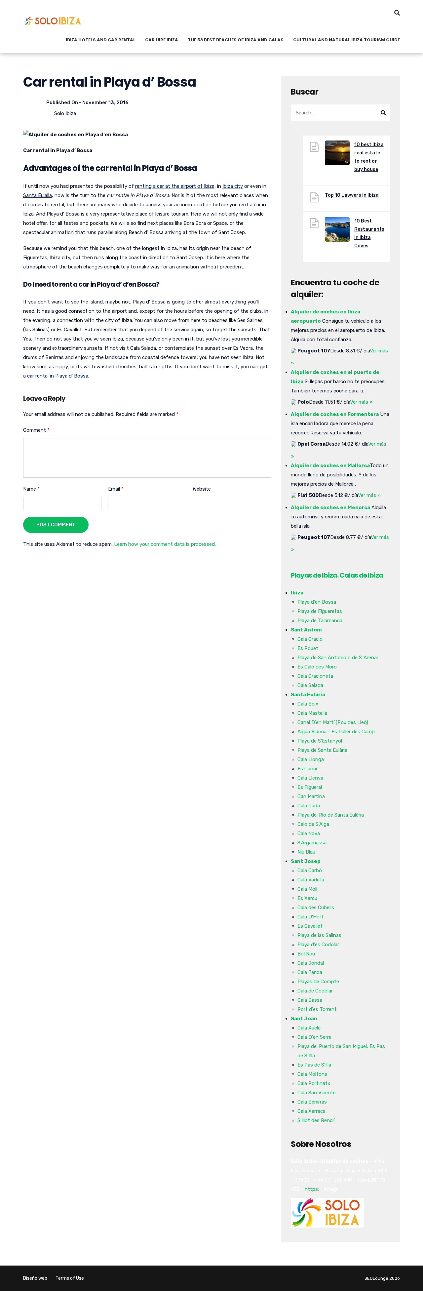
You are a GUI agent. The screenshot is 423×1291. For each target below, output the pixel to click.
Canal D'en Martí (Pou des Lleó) (332, 722)
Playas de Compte (318, 982)
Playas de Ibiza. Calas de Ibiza (337, 575)
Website (202, 489)
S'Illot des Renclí (315, 1120)
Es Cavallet (310, 926)
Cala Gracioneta (315, 676)
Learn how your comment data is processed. (165, 544)
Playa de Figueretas (319, 611)
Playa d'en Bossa (316, 602)
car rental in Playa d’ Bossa (57, 376)
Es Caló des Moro (317, 667)
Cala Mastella (312, 713)
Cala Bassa (309, 1000)
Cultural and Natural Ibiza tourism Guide (346, 40)
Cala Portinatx (313, 1083)
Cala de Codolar (315, 991)
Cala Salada (310, 685)
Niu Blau (306, 852)
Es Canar (307, 769)
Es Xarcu (307, 898)
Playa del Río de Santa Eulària (330, 815)
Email (116, 489)
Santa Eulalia (37, 195)
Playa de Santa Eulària (322, 750)
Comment (36, 430)
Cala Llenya (310, 778)
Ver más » (361, 402)
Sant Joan (304, 1019)
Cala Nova (308, 833)
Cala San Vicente (316, 1093)
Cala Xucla (309, 1028)
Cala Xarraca (311, 1111)
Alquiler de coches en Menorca (330, 507)
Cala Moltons (312, 1074)
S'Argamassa (312, 843)
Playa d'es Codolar (318, 945)
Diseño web (35, 1278)
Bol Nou (306, 954)
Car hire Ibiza (161, 40)
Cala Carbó (309, 870)
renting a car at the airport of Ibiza (174, 186)
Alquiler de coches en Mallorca (330, 465)
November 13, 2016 (105, 102)
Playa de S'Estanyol (319, 741)
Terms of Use (70, 1278)
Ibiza (297, 593)
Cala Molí (307, 889)
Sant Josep (306, 861)
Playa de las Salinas (319, 935)
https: (312, 1189)
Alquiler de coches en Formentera (335, 414)
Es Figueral (309, 787)
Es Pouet (307, 648)
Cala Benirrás (312, 1102)
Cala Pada (308, 806)
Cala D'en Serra (314, 1037)
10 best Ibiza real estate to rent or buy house (369, 157)
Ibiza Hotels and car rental (100, 40)
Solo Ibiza (65, 113)
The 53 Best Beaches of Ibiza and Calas (236, 40)
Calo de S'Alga (313, 824)
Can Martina (311, 796)
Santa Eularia (308, 695)
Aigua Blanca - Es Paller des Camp (336, 732)
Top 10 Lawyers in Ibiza (352, 195)
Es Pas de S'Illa (314, 1065)
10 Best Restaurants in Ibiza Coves (369, 233)
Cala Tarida (309, 972)
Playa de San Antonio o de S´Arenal (337, 658)
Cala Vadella (310, 880)
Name (31, 489)
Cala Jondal (310, 963)
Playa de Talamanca (319, 621)
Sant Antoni (306, 630)
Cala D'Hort (310, 917)
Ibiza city (232, 186)
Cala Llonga (310, 759)
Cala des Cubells (315, 907)
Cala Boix (307, 704)
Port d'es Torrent (317, 1009)
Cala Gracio (310, 639)
